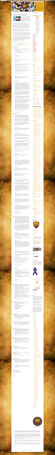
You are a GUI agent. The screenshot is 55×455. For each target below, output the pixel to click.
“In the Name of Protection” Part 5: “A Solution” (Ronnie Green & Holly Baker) (37, 185)
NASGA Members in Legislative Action (37, 74)
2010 (34, 403)
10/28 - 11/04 (35, 336)
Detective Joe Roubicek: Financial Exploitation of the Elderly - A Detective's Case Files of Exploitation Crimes (37, 212)
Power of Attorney (35, 58)
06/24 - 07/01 (35, 379)
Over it (15, 283)
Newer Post (14, 375)
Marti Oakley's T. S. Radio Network (36, 85)
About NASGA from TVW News (36, 200)
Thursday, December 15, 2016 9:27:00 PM (19, 335)
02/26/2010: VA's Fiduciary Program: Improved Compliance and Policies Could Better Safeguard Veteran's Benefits (37, 114)
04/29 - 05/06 (35, 386)
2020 (34, 320)
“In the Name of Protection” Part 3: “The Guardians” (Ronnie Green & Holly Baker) (37, 188)
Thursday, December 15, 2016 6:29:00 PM (19, 311)
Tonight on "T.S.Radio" (36, 371)
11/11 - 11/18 (35, 334)
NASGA (34, 79)
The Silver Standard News (36, 136)
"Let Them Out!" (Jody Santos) (36, 195)
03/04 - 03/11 (35, 393)
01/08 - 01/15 (35, 400)
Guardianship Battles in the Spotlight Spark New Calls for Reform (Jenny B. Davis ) (37, 163)
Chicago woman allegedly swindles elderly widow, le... (37, 373)
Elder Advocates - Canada (36, 218)
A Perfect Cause (35, 231)
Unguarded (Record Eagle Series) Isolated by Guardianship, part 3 (37, 125)
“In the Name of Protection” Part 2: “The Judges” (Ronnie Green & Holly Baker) (37, 189)
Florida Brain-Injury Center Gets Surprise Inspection (37, 350)
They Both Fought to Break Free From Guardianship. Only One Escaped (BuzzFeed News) (37, 134)
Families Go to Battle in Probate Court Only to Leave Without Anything (37, 168)
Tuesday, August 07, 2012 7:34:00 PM (18, 277)
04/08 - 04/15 (35, 389)
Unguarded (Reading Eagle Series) (37, 131)
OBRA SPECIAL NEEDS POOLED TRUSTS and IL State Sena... (37, 355)
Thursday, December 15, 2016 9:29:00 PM (19, 349)
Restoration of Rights (35, 62)
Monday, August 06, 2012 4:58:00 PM (18, 125)
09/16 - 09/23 (35, 341)
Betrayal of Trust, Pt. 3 (35, 172)
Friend (15, 215)
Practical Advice (35, 57)
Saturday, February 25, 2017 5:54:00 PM (19, 372)
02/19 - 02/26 (35, 395)
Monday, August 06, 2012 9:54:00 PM (18, 213)
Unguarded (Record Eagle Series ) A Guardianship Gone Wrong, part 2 (37, 128)
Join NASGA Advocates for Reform (36, 75)
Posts (34, 292)
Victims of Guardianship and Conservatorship (36, 94)
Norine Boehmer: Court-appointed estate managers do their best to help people (21, 42)
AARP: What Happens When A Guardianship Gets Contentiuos (36, 177)
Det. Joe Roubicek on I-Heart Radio (37, 87)
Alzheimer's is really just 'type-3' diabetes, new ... (37, 353)
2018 (34, 322)
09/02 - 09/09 (35, 343)
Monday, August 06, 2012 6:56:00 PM (18, 165)
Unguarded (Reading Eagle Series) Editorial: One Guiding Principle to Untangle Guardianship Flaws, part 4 (37, 130)
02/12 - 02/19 (35, 396)
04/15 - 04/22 (35, 388)
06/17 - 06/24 (35, 380)
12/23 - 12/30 (35, 329)
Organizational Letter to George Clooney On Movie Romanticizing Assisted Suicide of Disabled (37, 241)
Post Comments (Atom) (18, 376)
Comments (35, 293)
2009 (34, 404)
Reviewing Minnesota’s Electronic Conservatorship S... (37, 348)
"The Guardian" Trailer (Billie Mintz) (36, 197)
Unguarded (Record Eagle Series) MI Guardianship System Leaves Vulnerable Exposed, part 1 (37, 127)
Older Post (29, 375)
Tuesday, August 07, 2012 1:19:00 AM (18, 230)
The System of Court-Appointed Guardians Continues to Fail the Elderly (37, 135)
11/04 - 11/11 (35, 335)
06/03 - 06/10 (35, 382)
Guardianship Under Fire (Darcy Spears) (37, 206)
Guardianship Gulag (35, 92)
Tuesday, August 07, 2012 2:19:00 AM (18, 238)
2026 (34, 315)
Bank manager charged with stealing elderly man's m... (37, 372)
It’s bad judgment (35, 363)
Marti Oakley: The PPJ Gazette (36, 156)
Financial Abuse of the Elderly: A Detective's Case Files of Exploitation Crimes (37, 167)
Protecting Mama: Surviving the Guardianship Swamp (36, 214)
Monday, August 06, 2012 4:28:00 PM (18, 78)
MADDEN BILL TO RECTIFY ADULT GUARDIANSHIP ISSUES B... (37, 356)
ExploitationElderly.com (35, 99)
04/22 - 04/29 (35, 387)
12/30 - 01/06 (35, 328)
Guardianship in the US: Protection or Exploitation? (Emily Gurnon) (37, 161)
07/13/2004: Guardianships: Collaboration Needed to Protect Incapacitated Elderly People (37, 118)
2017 (34, 323)
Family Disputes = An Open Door (36, 59)
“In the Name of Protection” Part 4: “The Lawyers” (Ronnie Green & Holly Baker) (37, 187)
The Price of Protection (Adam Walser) (37, 137)
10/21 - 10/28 (35, 337)
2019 (34, 321)
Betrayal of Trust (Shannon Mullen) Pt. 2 (37, 173)
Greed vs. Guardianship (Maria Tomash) (37, 166)
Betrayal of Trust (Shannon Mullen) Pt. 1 (37, 174)
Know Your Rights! (35, 55)
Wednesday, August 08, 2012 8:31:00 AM (19, 281)
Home (21, 375)
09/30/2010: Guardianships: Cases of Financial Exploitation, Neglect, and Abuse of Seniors (37, 112)
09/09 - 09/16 (35, 342)
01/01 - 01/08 (35, 401)
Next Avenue (35, 235)
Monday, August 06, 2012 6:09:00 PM (18, 151)
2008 (34, 405)
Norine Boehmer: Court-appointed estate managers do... (37, 368)
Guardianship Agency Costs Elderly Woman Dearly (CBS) (36, 202)
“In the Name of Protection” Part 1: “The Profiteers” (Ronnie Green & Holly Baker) (37, 190)
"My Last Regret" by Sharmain (36, 104)
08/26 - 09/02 (35, 344)
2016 (34, 324)
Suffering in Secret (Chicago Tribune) (37, 150)
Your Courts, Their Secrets (36, 121)
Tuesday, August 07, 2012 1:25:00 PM (18, 265)
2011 (34, 402)
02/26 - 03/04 (35, 394)
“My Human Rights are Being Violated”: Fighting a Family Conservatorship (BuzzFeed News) (37, 184)
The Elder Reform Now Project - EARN (37, 98)
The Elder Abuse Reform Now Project (37, 80)
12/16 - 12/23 (35, 330)
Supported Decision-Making (36, 61)
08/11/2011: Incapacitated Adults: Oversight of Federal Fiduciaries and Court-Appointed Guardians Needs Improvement (37, 111)
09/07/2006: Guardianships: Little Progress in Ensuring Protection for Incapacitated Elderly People (37, 116)
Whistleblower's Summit (35, 100)
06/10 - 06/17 (35, 381)
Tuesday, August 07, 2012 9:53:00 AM (18, 247)
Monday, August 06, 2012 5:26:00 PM (18, 130)
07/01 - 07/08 (35, 378)
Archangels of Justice (35, 217)
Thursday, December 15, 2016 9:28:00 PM (19, 343)
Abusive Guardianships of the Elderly (37, 90)
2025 (34, 316)
